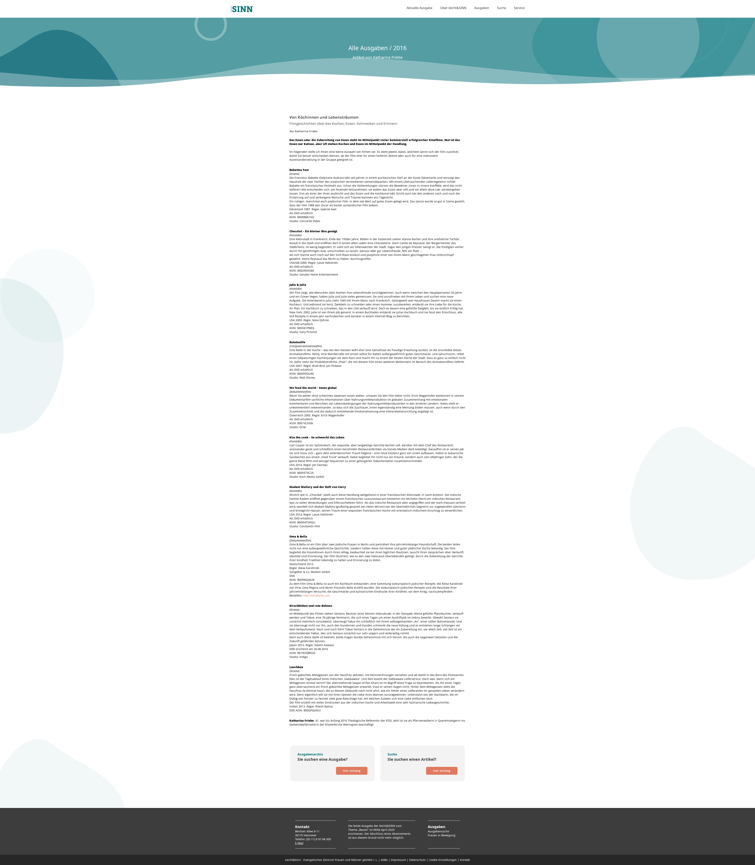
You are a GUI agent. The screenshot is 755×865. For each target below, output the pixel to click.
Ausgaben (481, 8)
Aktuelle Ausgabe (419, 8)
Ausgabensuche (438, 831)
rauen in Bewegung (442, 835)
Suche (501, 8)
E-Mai (299, 843)
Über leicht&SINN (453, 8)
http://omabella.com (316, 595)
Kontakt (465, 860)
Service (519, 8)
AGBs (384, 860)
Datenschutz (417, 860)
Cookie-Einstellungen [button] (443, 860)
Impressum (398, 860)
